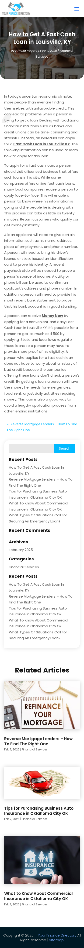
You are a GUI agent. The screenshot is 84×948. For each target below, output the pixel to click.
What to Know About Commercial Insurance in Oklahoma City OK (38, 896)
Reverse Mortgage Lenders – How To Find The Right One (38, 741)
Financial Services (24, 567)
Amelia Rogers (26, 50)
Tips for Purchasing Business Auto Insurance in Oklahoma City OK (39, 810)
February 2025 (21, 549)
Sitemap (56, 939)
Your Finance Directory (57, 935)
